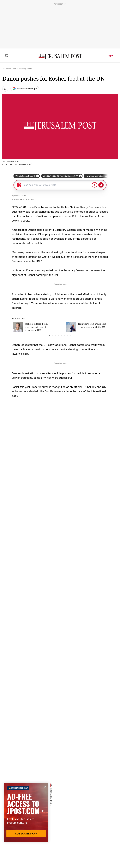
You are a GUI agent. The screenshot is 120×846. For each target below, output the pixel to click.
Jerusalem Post (9, 69)
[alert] (26, 812)
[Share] (5, 89)
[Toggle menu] (6, 55)
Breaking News (25, 69)
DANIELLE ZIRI (20, 196)
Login (110, 55)
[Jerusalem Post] (60, 57)
